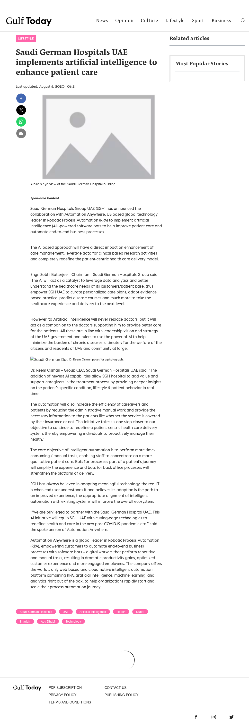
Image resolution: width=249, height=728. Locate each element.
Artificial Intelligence (93, 611)
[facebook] (21, 98)
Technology (73, 621)
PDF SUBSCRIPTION (65, 687)
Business (221, 20)
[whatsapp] (21, 122)
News (102, 20)
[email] (21, 133)
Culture (149, 20)
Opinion (124, 20)
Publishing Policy (121, 694)
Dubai (140, 611)
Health (121, 611)
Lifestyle (175, 20)
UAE (66, 611)
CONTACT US (115, 687)
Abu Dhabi (48, 621)
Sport (198, 20)
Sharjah (25, 621)
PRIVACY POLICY (62, 694)
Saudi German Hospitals (36, 611)
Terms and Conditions (70, 702)
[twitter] (21, 110)
